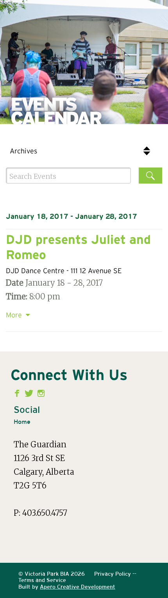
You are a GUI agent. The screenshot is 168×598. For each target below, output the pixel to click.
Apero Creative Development (77, 587)
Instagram (41, 393)
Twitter (30, 393)
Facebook (18, 393)
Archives (23, 151)
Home (22, 421)
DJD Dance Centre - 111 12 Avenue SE (64, 271)
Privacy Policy (112, 574)
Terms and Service (42, 580)
